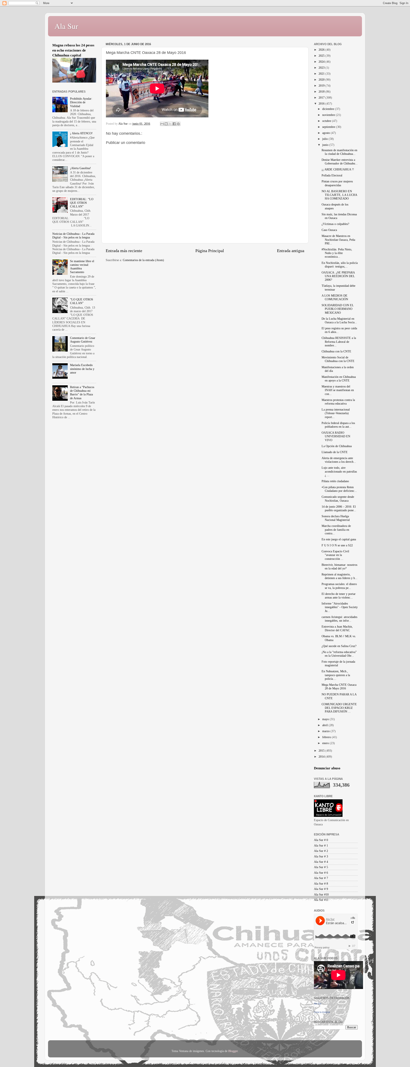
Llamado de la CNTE (335, 452)
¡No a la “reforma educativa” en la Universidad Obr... (339, 653)
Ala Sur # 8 (321, 883)
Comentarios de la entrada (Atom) (143, 260)
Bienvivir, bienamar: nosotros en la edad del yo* (339, 566)
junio (325, 144)
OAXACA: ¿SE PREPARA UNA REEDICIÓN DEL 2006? (338, 276)
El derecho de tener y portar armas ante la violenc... (339, 595)
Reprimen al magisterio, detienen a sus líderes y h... (339, 576)
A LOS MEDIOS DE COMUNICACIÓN (335, 297)
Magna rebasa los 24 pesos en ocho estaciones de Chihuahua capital (73, 50)
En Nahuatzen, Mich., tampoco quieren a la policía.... (336, 674)
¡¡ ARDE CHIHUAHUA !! (338, 169)
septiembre (329, 127)
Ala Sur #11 (321, 899)
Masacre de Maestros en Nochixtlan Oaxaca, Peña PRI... (338, 239)
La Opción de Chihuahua (337, 446)
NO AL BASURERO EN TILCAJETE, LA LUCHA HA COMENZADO (339, 194)
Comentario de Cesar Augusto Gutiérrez (82, 339)
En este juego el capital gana (339, 539)
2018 (322, 91)
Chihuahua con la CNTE (336, 351)
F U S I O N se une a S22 (337, 545)
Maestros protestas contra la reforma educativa (338, 401)
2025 (322, 55)
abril (325, 725)
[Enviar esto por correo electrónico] (162, 124)
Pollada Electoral (332, 175)
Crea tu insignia (322, 1012)
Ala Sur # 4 (321, 861)
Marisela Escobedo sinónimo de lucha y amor (82, 368)
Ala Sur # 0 (321, 840)
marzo (326, 731)
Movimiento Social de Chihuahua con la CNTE (338, 359)
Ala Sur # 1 (321, 845)
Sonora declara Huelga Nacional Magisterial (336, 518)
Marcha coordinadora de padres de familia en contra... (336, 529)
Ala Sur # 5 (321, 867)
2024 (322, 61)
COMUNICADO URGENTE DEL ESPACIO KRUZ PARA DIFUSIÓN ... (339, 707)
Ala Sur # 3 (321, 856)
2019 (322, 85)
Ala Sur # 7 (321, 878)
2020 (322, 79)
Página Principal (209, 250)
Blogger (233, 1051)
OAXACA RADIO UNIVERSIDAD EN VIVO (336, 436)
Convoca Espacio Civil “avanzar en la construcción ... (335, 555)
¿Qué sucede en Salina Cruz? (339, 646)
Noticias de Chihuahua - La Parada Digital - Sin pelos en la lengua (73, 235)
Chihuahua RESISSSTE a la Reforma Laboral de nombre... (339, 341)
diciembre (328, 109)
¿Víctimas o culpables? (335, 224)
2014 (322, 756)
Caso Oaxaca (329, 230)
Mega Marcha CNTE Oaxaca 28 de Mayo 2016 (339, 686)
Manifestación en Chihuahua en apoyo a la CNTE (339, 378)
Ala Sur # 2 (321, 851)
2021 (322, 73)
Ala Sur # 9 (321, 889)
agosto (326, 132)
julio (325, 138)
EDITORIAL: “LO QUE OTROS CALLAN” (81, 202)
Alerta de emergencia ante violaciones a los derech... (339, 459)
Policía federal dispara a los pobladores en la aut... (338, 424)
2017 (322, 97)
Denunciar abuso (327, 768)
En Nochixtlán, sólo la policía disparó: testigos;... (340, 264)
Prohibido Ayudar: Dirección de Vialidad (81, 102)
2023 (322, 67)
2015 (322, 750)
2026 (322, 49)
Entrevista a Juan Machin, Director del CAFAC (337, 628)
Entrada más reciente (124, 250)
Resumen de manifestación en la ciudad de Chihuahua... (339, 151)
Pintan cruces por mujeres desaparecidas (337, 183)
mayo (326, 719)
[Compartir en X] (170, 124)
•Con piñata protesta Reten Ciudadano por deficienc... (339, 488)
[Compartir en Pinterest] (178, 124)
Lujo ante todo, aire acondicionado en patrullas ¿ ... (339, 471)
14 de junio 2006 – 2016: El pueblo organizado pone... (339, 508)
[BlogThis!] (166, 124)
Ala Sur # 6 (321, 872)
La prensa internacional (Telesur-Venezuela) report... (336, 413)
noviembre (329, 115)
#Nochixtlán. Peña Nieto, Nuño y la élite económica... (337, 253)
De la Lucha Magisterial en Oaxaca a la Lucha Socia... (339, 320)
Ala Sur (66, 26)
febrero (327, 737)
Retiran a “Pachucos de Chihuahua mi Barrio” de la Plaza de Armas (82, 392)
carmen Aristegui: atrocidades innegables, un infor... (339, 618)
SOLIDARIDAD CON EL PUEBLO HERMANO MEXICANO (338, 308)
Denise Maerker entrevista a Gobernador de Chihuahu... (340, 161)
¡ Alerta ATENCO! (81, 133)
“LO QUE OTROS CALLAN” (81, 301)
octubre (327, 121)
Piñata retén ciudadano (335, 481)
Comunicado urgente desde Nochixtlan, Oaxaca (338, 498)
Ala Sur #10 (321, 894)
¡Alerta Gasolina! (80, 168)
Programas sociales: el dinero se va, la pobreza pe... (339, 585)
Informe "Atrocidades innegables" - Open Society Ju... (340, 607)
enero (326, 743)
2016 (322, 103)
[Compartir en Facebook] (174, 124)
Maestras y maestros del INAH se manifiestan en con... (338, 390)
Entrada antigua (290, 250)
